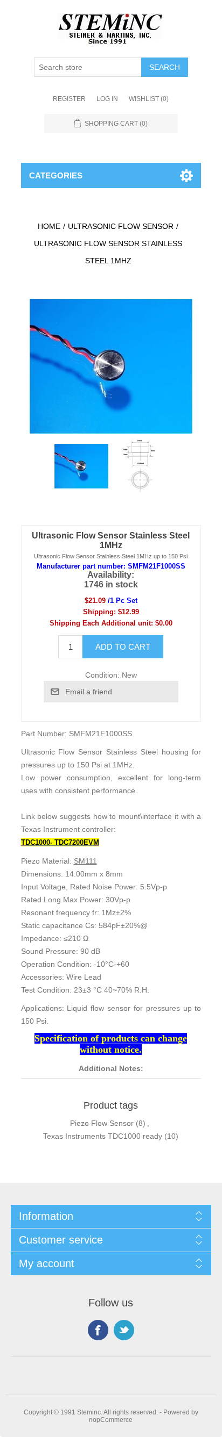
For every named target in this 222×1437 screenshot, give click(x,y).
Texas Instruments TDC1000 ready (102, 1136)
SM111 (85, 861)
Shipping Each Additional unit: (101, 623)
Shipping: (99, 612)
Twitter (124, 1330)
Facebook (98, 1330)
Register (69, 99)
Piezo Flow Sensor (102, 1123)
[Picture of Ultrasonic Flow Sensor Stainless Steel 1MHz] (81, 466)
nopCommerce (111, 1420)
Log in (107, 99)
